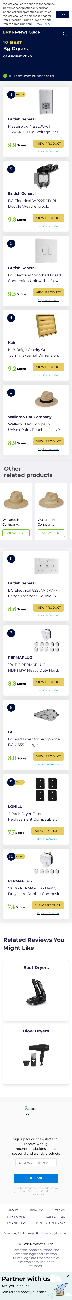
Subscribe (36, 1178)
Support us (55, 1217)
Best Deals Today (50, 1223)
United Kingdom (51, 1233)
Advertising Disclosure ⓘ (19, 1233)
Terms (60, 1210)
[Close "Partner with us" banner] (68, 1275)
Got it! (62, 14)
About (12, 1210)
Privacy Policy (41, 23)
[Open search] (65, 34)
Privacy (36, 1210)
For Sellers (17, 1223)
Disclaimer (16, 1217)
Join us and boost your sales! (24, 1292)
